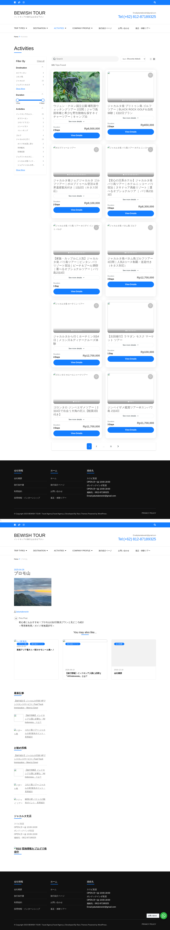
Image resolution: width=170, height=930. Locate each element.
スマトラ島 (23, 644)
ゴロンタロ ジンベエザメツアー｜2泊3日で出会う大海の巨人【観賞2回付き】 (75, 411)
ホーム (54, 478)
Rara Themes (82, 514)
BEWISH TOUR (29, 12)
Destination (39, 28)
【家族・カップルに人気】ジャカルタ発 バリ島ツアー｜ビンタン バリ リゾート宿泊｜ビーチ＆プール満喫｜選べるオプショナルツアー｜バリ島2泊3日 (76, 265)
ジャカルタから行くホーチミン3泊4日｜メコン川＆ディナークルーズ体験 (76, 340)
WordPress (102, 514)
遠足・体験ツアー (142, 28)
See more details (75, 121)
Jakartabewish (22, 612)
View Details (76, 135)
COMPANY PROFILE (81, 28)
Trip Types (19, 28)
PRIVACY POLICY (149, 513)
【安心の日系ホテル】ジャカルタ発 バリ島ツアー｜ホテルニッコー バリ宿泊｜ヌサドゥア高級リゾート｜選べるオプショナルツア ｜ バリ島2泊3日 (131, 187)
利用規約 (18, 491)
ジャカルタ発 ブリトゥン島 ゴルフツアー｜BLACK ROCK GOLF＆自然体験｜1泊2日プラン (130, 109)
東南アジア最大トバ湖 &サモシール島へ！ (36, 650)
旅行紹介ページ (105, 28)
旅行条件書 (19, 485)
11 (111, 446)
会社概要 (18, 478)
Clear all (40, 61)
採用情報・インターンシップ (27, 498)
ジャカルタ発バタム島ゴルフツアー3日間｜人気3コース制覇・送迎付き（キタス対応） (130, 262)
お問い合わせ (123, 28)
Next (118, 446)
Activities (59, 28)
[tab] (71, 100)
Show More (20, 89)
